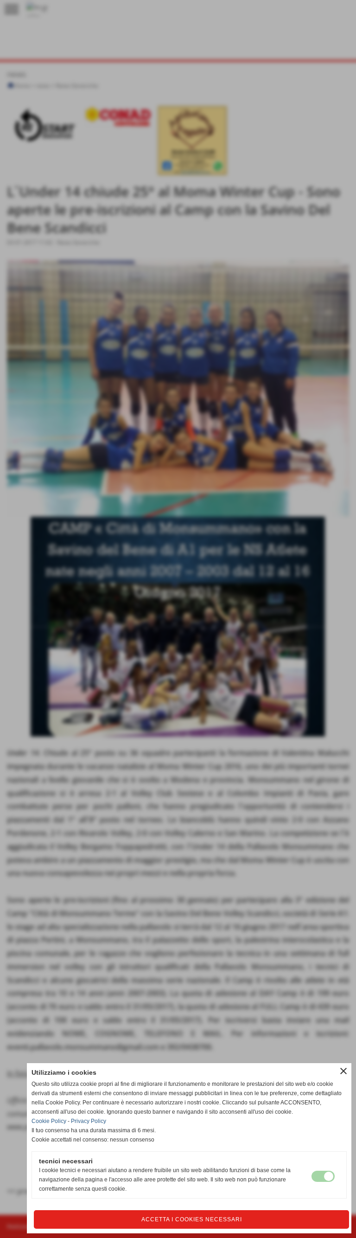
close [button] (343, 1071)
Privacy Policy (88, 1121)
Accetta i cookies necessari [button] (191, 1219)
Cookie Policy (49, 1121)
